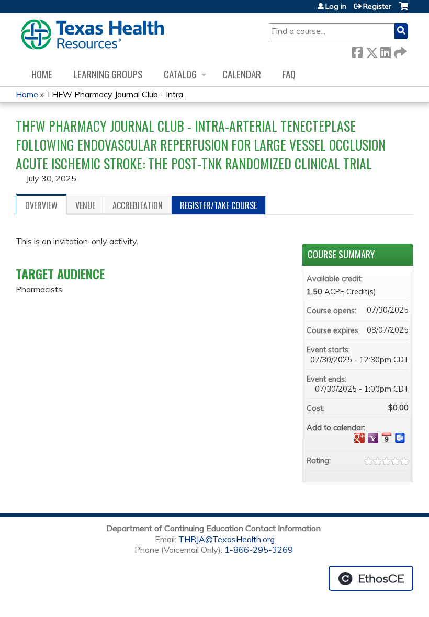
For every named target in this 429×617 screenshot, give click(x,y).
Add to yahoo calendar (373, 438)
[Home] (92, 34)
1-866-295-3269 (258, 549)
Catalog (180, 74)
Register (377, 6)
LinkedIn (385, 50)
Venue (85, 205)
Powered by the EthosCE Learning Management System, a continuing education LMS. (371, 578)
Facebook (357, 50)
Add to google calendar (359, 438)
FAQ (289, 74)
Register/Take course (218, 205)
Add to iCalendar (386, 437)
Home (41, 74)
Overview (41, 205)
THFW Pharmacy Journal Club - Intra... (117, 94)
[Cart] (403, 10)
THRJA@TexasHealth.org (226, 539)
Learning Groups (108, 74)
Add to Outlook (400, 438)
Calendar (241, 74)
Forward (399, 50)
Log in (335, 6)
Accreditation (137, 205)
